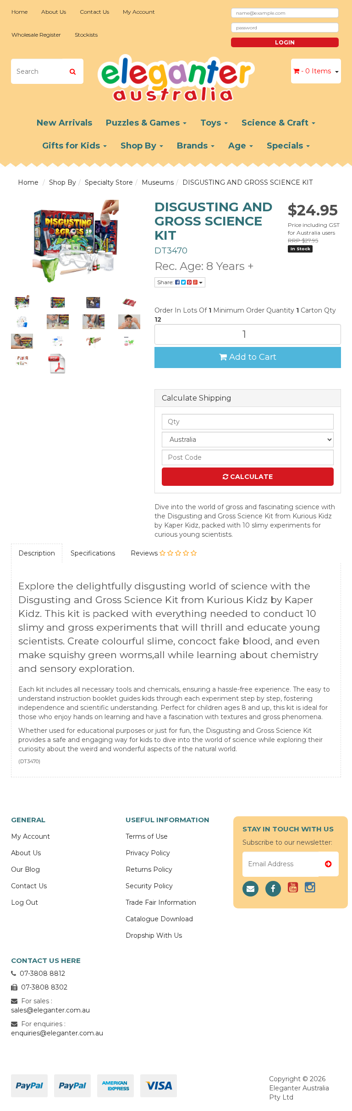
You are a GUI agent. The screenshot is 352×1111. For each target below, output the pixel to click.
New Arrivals (64, 123)
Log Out (24, 902)
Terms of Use (147, 836)
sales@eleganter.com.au (50, 1010)
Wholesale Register (36, 34)
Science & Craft (276, 123)
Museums (158, 182)
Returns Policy (149, 869)
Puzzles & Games (144, 123)
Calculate (250, 477)
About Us (53, 11)
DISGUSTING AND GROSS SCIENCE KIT (247, 182)
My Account (139, 11)
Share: (166, 282)
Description (36, 553)
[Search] (72, 71)
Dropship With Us (154, 935)
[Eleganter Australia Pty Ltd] (176, 75)
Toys (211, 123)
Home (19, 11)
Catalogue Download (159, 919)
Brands (193, 146)
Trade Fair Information (161, 902)
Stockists (86, 34)
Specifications (93, 553)
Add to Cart (251, 357)
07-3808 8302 (44, 987)
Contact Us (94, 11)
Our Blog (25, 869)
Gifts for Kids (72, 146)
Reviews (145, 553)
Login (285, 42)
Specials (286, 146)
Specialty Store (109, 182)
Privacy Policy (148, 853)
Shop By (140, 146)
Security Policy (149, 886)
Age (238, 146)
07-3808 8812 (42, 973)
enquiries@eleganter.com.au (57, 1033)
